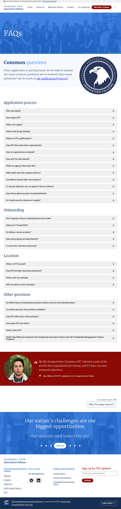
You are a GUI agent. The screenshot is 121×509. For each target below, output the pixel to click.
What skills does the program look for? (23, 173)
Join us (60, 445)
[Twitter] (31, 480)
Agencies (8, 484)
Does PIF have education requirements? (24, 145)
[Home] (13, 8)
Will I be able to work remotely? (20, 284)
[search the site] (115, 7)
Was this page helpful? (101, 404)
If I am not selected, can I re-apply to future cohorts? (30, 186)
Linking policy (59, 473)
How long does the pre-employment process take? (28, 218)
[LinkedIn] (38, 480)
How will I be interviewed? (18, 159)
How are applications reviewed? (20, 152)
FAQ (5, 492)
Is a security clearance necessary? (21, 246)
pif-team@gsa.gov (36, 473)
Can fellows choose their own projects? (23, 180)
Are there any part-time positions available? (26, 309)
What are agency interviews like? (21, 166)
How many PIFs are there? (18, 323)
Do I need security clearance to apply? (23, 200)
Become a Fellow (101, 7)
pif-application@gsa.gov (52, 78)
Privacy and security (62, 478)
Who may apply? (13, 111)
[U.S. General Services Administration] (7, 503)
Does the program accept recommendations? (26, 193)
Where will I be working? (17, 278)
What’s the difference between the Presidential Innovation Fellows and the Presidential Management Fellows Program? (55, 338)
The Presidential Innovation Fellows (26, 502)
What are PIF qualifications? (19, 138)
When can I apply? (14, 125)
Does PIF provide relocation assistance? (24, 271)
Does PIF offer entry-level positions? (22, 316)
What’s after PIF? (14, 330)
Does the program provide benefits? (22, 239)
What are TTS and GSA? (17, 225)
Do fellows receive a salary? (18, 232)
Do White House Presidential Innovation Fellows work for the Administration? (40, 303)
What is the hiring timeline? (18, 131)
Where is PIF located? (16, 264)
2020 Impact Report (12, 488)
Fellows (7, 476)
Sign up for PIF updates (96, 468)
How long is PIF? (13, 118)
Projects (7, 480)
